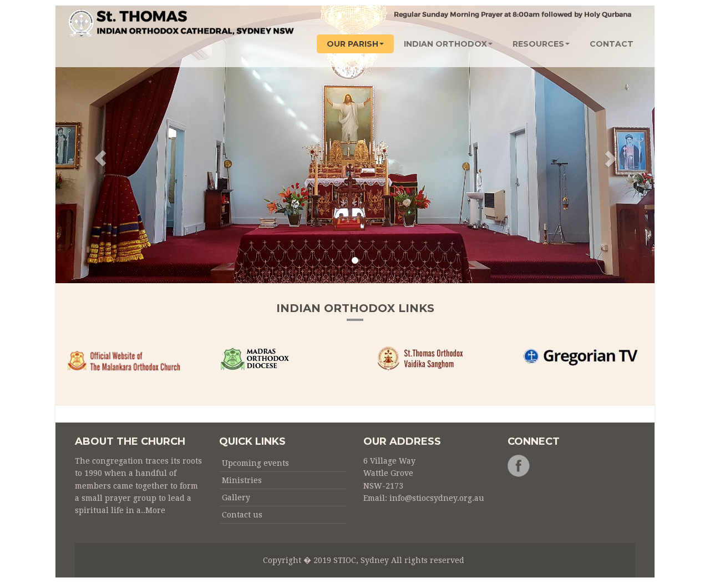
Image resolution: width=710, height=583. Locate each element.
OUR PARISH (352, 44)
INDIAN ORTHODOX (445, 44)
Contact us (242, 514)
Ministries (242, 480)
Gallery (236, 497)
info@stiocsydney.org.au (436, 498)
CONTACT (611, 44)
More (155, 510)
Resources (538, 44)
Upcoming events (255, 463)
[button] (100, 144)
